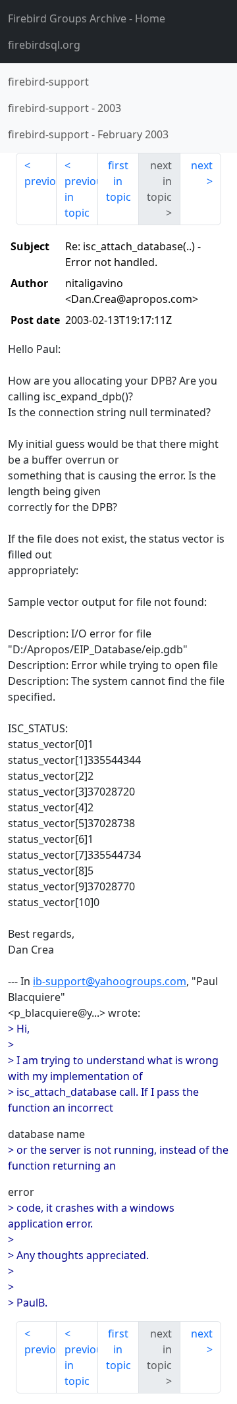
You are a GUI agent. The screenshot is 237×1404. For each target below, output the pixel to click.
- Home (86, 18)
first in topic (118, 181)
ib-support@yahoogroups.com (109, 981)
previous (40, 181)
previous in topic (81, 197)
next (202, 165)
